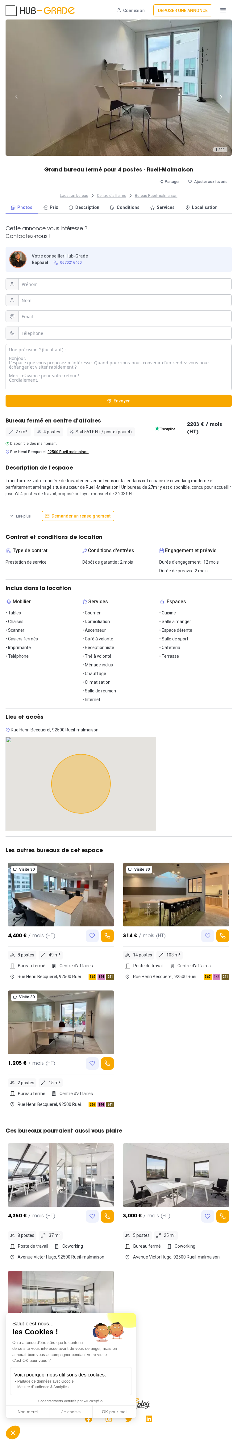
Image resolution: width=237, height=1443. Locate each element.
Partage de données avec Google (45, 1381)
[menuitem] (22, 208)
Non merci (28, 1411)
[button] (13, 1432)
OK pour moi (114, 1411)
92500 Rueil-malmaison (68, 452)
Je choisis (71, 1411)
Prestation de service (26, 562)
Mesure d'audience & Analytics (43, 1387)
